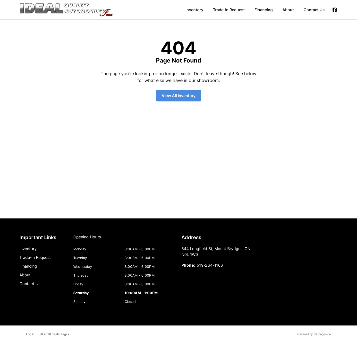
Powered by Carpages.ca (314, 334)
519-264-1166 (210, 265)
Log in (30, 334)
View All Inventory (179, 95)
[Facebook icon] (335, 10)
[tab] (87, 239)
